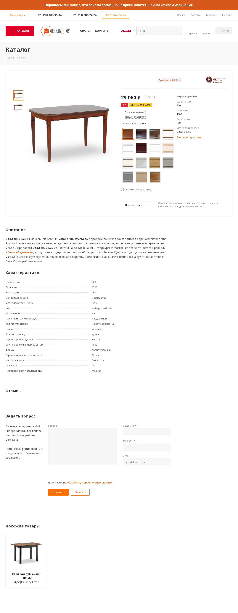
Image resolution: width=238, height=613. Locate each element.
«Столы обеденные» (19, 252)
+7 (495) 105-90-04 (49, 15)
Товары (84, 30)
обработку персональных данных (89, 482)
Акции (126, 30)
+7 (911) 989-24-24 (84, 15)
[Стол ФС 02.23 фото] (69, 131)
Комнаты (102, 30)
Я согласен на (80, 482)
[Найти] (176, 30)
